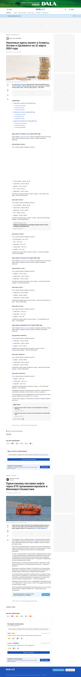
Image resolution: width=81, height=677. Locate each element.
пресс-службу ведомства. (40, 528)
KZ (65, 9)
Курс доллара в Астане (20, 114)
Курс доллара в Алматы (20, 105)
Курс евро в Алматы (19, 107)
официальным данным (20, 84)
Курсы (13, 147)
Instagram (46, 467)
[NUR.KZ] (40, 9)
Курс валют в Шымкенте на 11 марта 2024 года (25, 121)
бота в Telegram (34, 396)
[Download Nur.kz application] (40, 4)
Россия (13, 607)
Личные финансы (45, 12)
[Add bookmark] (8, 99)
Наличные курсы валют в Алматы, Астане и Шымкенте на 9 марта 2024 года (32, 414)
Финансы (8, 12)
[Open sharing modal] (7, 95)
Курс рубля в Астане (19, 118)
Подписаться (46, 594)
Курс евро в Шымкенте (20, 125)
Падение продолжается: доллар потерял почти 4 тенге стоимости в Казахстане (30, 225)
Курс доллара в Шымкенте (21, 123)
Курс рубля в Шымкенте (20, 127)
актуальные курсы (25, 136)
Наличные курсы (31, 12)
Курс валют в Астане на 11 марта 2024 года (24, 112)
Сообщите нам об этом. (31, 425)
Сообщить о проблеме (59, 669)
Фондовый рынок (15, 34)
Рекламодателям (70, 669)
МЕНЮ (10, 9)
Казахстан (9, 607)
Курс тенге (9, 434)
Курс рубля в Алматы (20, 109)
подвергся (30, 583)
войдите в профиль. (44, 454)
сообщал (43, 587)
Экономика (38, 12)
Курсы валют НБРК (22, 12)
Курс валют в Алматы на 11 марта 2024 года (24, 103)
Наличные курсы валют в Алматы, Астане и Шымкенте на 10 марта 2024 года (31, 408)
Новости (15, 12)
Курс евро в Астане (19, 116)
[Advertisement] (40, 25)
